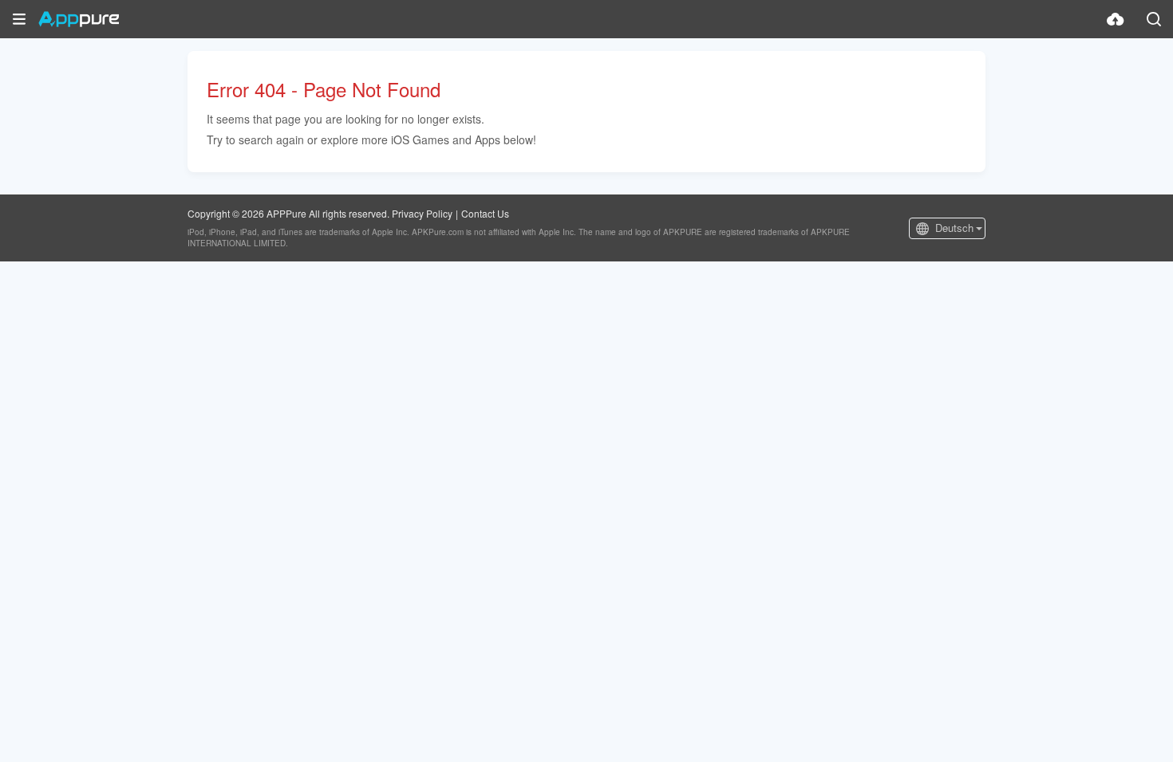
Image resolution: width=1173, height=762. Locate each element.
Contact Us (485, 213)
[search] (1154, 19)
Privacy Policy (422, 213)
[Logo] (78, 19)
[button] (19, 19)
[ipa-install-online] (1115, 19)
